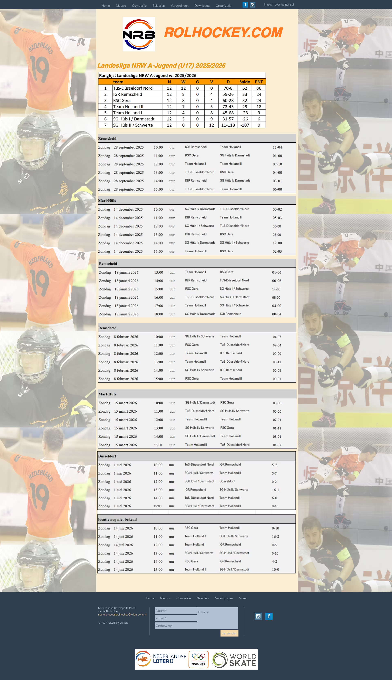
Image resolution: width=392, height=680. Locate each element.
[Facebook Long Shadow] (245, 5)
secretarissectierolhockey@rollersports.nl (122, 614)
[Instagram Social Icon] (252, 5)
